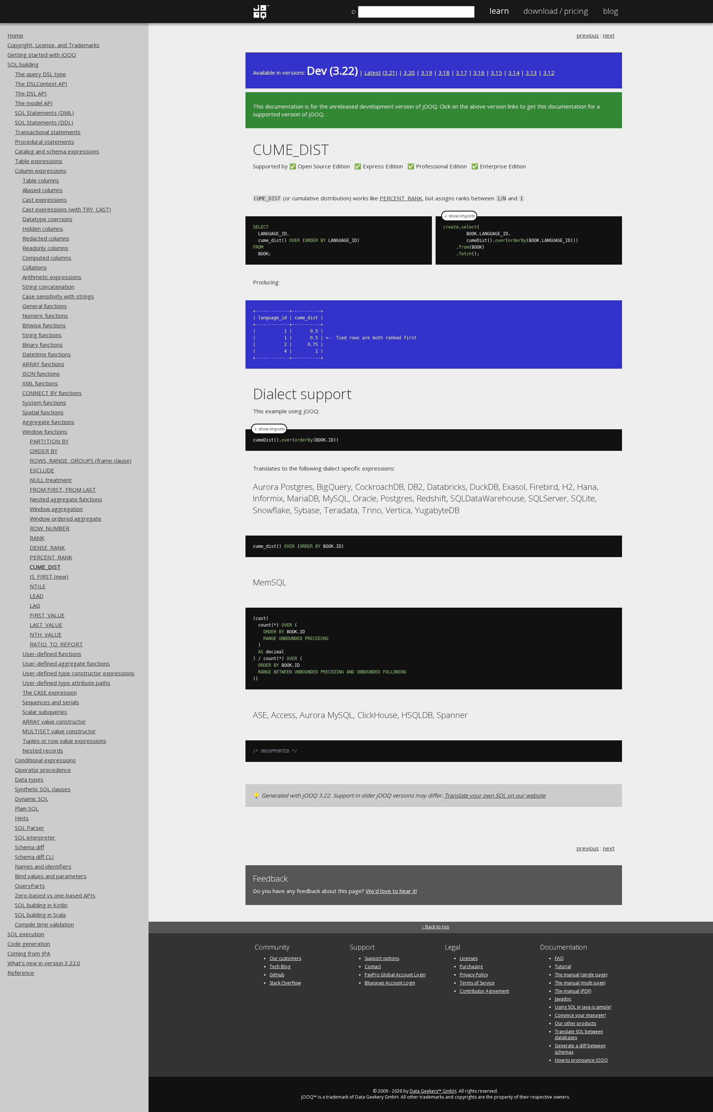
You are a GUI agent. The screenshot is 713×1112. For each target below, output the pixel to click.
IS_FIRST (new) (49, 576)
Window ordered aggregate (65, 518)
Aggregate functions (48, 422)
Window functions (44, 431)
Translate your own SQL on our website (495, 795)
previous (588, 35)
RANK (37, 538)
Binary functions (42, 344)
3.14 (514, 72)
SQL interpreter (35, 837)
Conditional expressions (45, 760)
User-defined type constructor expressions (78, 673)
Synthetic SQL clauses (43, 789)
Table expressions (38, 161)
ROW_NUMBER (49, 528)
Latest (372, 72)
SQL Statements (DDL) (44, 122)
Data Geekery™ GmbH (433, 1091)
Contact (373, 966)
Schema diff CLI (34, 856)
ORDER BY (44, 451)
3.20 (409, 72)
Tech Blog (280, 966)
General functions (44, 306)
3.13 (531, 72)
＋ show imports (459, 216)
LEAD (36, 595)
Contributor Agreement (484, 991)
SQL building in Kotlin (41, 905)
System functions (44, 402)
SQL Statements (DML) (44, 112)
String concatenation (48, 286)
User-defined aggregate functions (66, 663)
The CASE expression (49, 692)
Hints (22, 818)
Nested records (42, 750)
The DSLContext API (41, 83)
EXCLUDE (42, 470)
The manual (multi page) (580, 983)
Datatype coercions (47, 219)
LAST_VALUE (46, 624)
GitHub (277, 975)
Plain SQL (27, 808)
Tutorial (563, 966)
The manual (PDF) (573, 991)
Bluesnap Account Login (390, 983)
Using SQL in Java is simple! (583, 1007)
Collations (34, 267)
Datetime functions (46, 354)
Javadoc (563, 999)
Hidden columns (42, 228)
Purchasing (471, 966)
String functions (42, 335)
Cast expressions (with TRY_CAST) (66, 209)
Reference (20, 972)
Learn (499, 11)
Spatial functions (43, 412)
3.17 (461, 72)
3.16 (479, 72)
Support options (382, 958)
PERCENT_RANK (51, 557)
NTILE (38, 586)
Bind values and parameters (51, 876)
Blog (610, 11)
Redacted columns (45, 238)
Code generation (28, 943)
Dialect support (302, 393)
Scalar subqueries (44, 711)
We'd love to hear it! (391, 891)
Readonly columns (45, 248)
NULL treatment (51, 480)
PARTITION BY (49, 441)
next (609, 35)
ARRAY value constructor (54, 721)
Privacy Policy (474, 975)
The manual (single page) (581, 975)
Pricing (556, 11)
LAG (35, 605)
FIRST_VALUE (47, 615)
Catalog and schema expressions (57, 151)
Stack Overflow (285, 983)
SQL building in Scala (40, 914)
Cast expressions (44, 199)
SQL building (23, 64)
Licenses (469, 958)
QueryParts (30, 885)
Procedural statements (44, 141)
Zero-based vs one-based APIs (55, 895)
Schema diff (29, 847)
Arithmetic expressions (51, 277)
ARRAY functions (43, 364)
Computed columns (46, 257)
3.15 (496, 72)
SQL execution (25, 934)
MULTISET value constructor (59, 731)
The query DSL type (40, 74)
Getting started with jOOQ (41, 54)
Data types (29, 779)
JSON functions (41, 373)
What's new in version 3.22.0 (43, 963)
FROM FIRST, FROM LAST (63, 489)
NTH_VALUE (46, 634)
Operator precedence (43, 769)
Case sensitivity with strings (58, 296)
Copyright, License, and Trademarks (53, 45)
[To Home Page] (261, 17)
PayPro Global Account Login (395, 975)
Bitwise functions (44, 325)
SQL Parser (29, 827)
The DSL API (31, 93)
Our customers (285, 958)
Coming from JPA (28, 953)
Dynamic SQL (31, 798)
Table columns (40, 180)
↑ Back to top (435, 927)
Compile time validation (44, 924)
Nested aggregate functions (66, 499)
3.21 (389, 72)
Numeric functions (45, 315)
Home (15, 35)
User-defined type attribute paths (66, 682)
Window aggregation (56, 509)
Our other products (575, 1023)
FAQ (559, 958)
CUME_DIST (45, 566)
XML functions (40, 383)
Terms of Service (477, 983)
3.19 (426, 72)
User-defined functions (51, 653)
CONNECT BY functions (52, 393)
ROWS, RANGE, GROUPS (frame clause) (80, 460)
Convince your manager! (580, 1015)
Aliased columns (42, 190)
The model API (34, 103)
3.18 (444, 72)
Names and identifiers (43, 866)
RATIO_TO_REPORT (56, 644)
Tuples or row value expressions (64, 740)
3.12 (548, 72)
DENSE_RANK (47, 547)
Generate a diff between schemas (580, 1048)
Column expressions (40, 170)
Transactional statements (48, 132)
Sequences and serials (50, 702)
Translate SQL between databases (579, 1034)
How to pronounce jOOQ (581, 1060)
